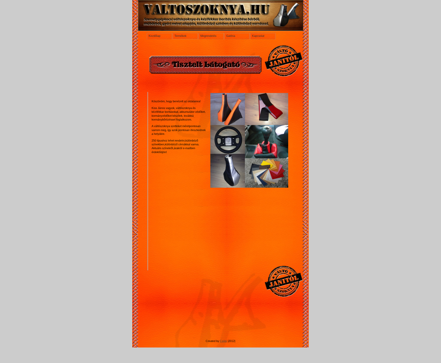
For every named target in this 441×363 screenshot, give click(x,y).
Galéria (230, 35)
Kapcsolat (258, 35)
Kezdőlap (154, 35)
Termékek (180, 35)
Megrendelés (208, 35)
